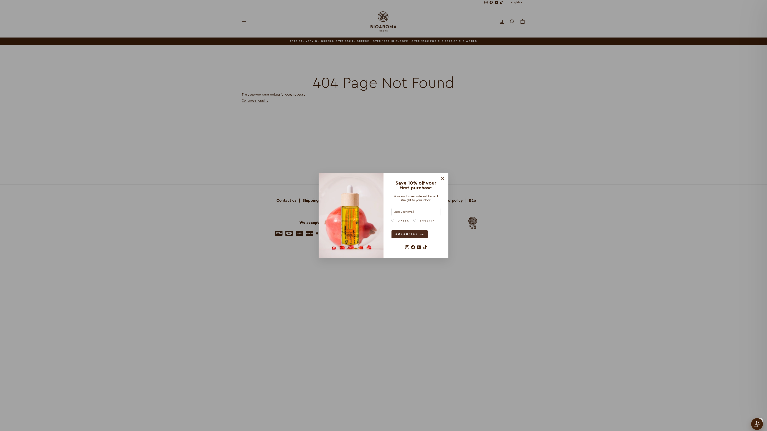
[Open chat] (757, 424)
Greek (402, 220)
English (426, 220)
